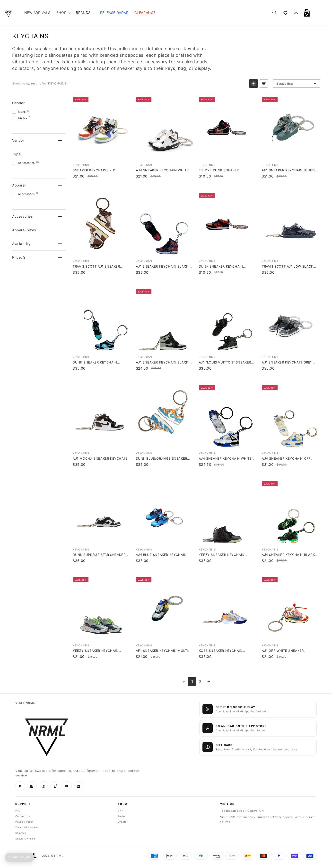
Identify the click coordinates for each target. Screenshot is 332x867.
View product (101, 154)
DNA (120, 810)
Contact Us (22, 816)
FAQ (18, 810)
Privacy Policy (24, 821)
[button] (319, 13)
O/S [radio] (101, 140)
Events (122, 821)
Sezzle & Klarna (25, 838)
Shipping (20, 832)
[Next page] (209, 681)
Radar (121, 816)
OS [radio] (227, 140)
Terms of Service (26, 827)
